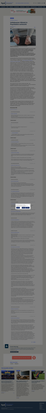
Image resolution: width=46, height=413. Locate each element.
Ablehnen (23, 207)
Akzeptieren (27, 207)
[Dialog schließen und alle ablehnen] (29, 204)
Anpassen (18, 207)
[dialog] (23, 206)
